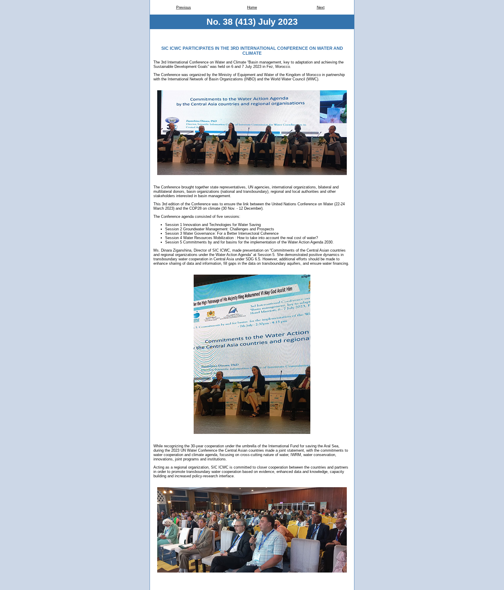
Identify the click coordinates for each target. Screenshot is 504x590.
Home (252, 7)
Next (321, 7)
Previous (183, 7)
